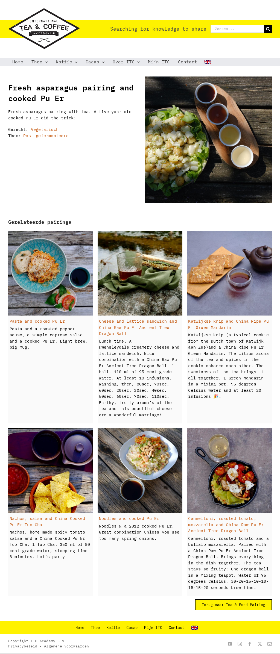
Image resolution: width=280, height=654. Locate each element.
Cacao (132, 627)
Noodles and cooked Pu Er (129, 518)
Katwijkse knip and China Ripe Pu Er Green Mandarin (228, 324)
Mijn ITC (153, 627)
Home (79, 627)
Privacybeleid (22, 646)
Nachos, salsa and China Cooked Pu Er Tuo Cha (47, 521)
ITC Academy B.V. (48, 641)
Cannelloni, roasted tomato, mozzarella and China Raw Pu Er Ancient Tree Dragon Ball (226, 524)
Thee (95, 627)
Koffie (113, 627)
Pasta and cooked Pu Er (37, 321)
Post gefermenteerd (46, 135)
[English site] (208, 62)
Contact (176, 627)
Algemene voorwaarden (66, 646)
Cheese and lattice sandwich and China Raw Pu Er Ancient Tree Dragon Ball (138, 327)
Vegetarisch (45, 129)
